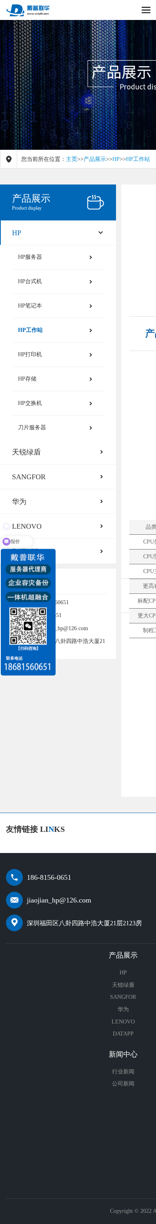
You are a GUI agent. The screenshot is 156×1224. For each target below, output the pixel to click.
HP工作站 (138, 159)
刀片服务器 (32, 427)
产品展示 (95, 159)
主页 (71, 159)
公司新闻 (123, 1084)
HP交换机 (30, 403)
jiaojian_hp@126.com (59, 900)
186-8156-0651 (49, 877)
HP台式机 (30, 281)
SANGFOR (29, 477)
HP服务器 (30, 257)
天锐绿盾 (26, 452)
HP (116, 159)
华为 (19, 502)
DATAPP (123, 1034)
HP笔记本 (30, 306)
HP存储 (27, 379)
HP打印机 (30, 354)
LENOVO (123, 1022)
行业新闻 (123, 1072)
